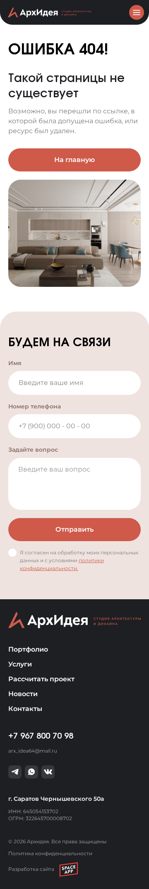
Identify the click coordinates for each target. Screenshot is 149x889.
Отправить (74, 529)
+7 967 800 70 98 (40, 736)
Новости (23, 694)
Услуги (20, 664)
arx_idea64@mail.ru (32, 751)
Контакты (25, 709)
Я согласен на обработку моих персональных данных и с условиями (79, 560)
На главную (74, 160)
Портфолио (28, 649)
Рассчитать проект (41, 679)
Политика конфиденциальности (50, 853)
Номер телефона (34, 406)
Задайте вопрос (33, 449)
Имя (15, 363)
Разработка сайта (31, 869)
